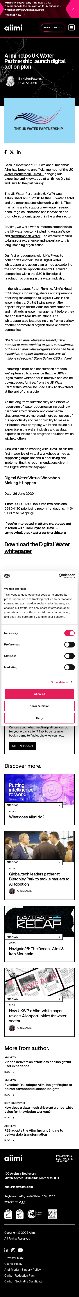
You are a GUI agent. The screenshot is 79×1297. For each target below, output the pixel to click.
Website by (11, 1202)
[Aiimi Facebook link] (5, 152)
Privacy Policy (13, 1258)
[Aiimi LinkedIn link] (19, 152)
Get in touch (22, 746)
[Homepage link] (13, 27)
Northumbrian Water (25, 236)
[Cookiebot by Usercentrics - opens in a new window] (59, 576)
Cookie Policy (13, 1264)
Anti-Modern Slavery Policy (22, 1269)
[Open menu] (71, 27)
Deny (39, 718)
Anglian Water (61, 231)
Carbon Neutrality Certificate (23, 1281)
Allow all (39, 694)
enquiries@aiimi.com (18, 1187)
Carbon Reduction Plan (19, 1275)
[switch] (69, 644)
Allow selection (40, 705)
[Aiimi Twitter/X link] (12, 152)
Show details (59, 682)
